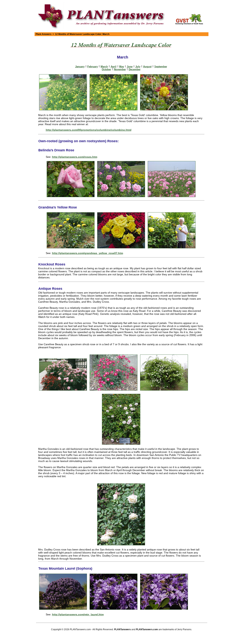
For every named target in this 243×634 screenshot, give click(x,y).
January (79, 66)
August (147, 66)
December (134, 69)
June (130, 66)
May (121, 66)
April (113, 66)
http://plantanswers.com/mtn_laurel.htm (78, 614)
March (104, 66)
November (120, 69)
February (92, 66)
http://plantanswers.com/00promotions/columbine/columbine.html (88, 129)
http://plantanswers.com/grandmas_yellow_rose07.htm (87, 253)
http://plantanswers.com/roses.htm (74, 156)
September (160, 66)
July (137, 66)
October (106, 69)
